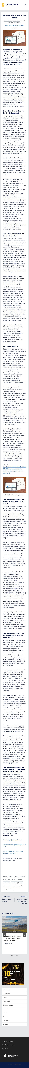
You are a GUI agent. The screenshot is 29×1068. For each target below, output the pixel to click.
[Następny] (24, 935)
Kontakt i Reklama (7, 1042)
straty (5, 889)
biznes (5, 876)
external (5, 1009)
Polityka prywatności (8, 1045)
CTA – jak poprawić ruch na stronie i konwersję (21, 900)
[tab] (11, 955)
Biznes (14, 25)
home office (6, 882)
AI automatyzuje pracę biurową (12, 840)
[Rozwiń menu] (25, 5)
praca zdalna (20, 886)
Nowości (5, 1016)
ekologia (22, 876)
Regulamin (5, 1048)
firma (20, 879)
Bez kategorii (6, 989)
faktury (14, 879)
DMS (16, 876)
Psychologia (6, 1020)
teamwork (17, 889)
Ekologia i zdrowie (8, 1005)
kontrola (14, 882)
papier (13, 886)
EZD (9, 879)
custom (11, 876)
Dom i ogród (6, 1001)
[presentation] (14, 924)
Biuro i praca (8, 25)
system (11, 889)
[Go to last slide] (4, 935)
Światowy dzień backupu (6, 899)
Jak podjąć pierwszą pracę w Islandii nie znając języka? (12, 938)
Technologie (20, 25)
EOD (4, 879)
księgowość (6, 886)
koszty (20, 882)
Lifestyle (5, 1013)
